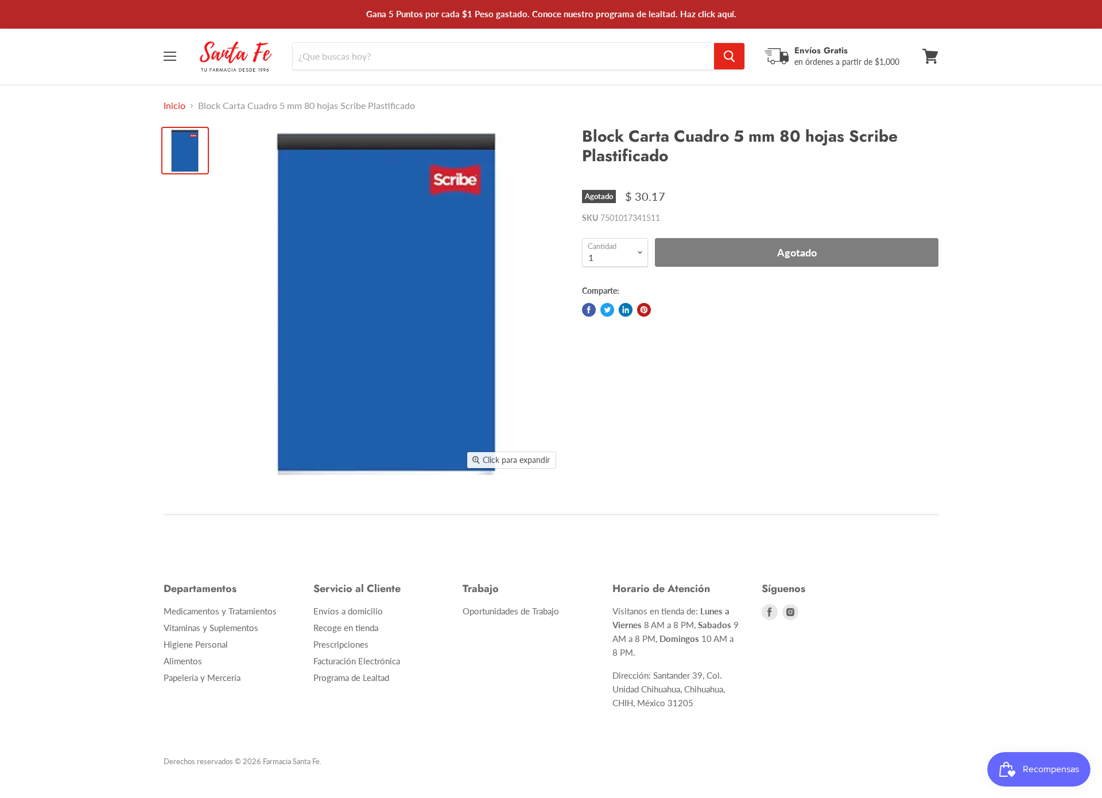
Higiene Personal (196, 644)
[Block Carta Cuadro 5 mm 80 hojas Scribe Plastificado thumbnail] (185, 150)
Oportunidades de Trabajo (511, 611)
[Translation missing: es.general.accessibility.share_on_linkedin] (626, 310)
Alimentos (183, 661)
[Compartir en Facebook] (589, 310)
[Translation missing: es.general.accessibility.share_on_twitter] (607, 310)
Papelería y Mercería (202, 677)
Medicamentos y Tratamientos (220, 611)
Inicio (174, 105)
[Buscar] (729, 56)
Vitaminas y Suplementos (211, 627)
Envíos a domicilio (348, 611)
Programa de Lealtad (351, 677)
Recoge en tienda (345, 627)
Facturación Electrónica (356, 661)
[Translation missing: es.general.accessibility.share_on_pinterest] (644, 310)
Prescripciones (340, 644)
